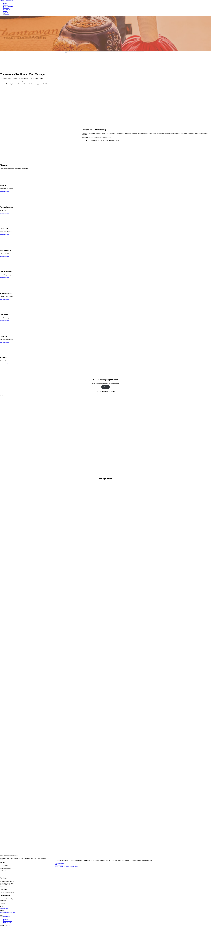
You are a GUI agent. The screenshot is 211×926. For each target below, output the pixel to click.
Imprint (5, 919)
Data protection (7, 921)
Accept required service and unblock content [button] (66, 866)
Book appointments (8, 6)
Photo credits (7, 922)
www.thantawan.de (5, 916)
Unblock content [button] (59, 865)
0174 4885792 (4, 908)
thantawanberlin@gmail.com (7, 912)
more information (4, 191)
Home (5, 3)
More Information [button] (59, 863)
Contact (5, 11)
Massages (5, 5)
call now (105, 387)
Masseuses (6, 8)
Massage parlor (7, 9)
